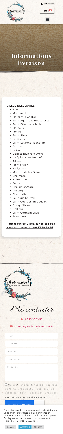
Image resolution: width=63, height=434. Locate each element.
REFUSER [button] (38, 427)
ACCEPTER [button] (25, 427)
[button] (47, 19)
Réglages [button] (10, 427)
